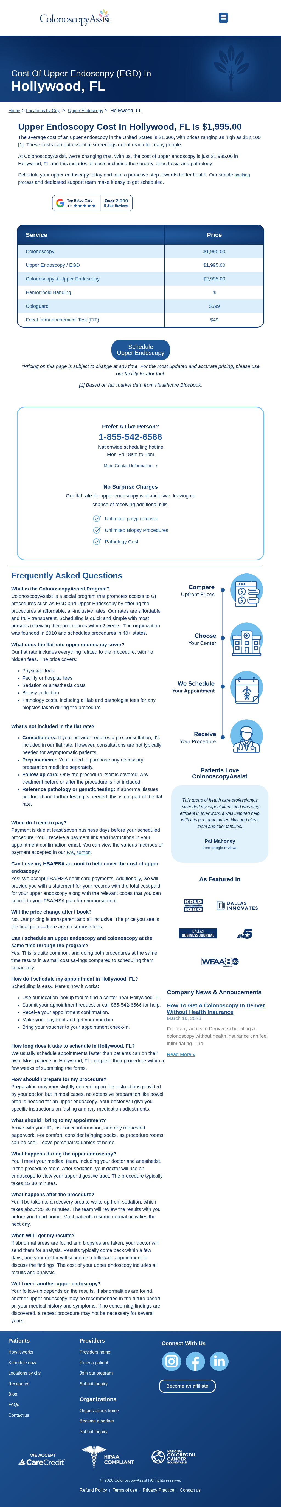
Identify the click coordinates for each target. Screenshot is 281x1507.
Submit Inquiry (94, 1383)
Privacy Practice (158, 1490)
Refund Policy (93, 1490)
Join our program (96, 1373)
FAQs (13, 1404)
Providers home (95, 1352)
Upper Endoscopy (85, 110)
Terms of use (125, 1490)
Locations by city (24, 1373)
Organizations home (99, 1410)
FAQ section (79, 852)
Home (14, 110)
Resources (18, 1383)
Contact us (18, 1415)
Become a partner (97, 1421)
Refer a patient (94, 1362)
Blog (12, 1394)
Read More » (181, 1054)
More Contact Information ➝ (130, 465)
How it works (20, 1352)
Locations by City (43, 110)
